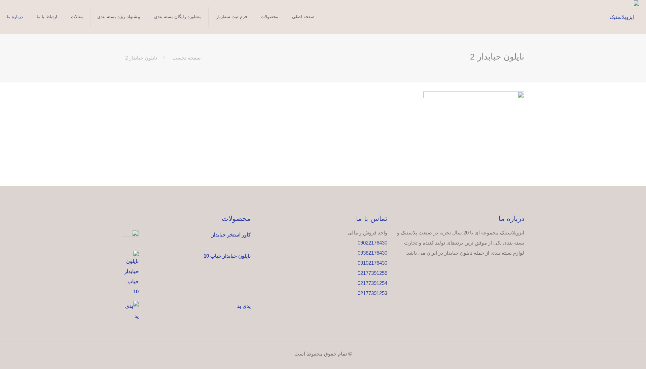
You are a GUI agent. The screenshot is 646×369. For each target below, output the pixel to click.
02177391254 (372, 283)
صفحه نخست (186, 58)
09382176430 (372, 253)
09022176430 (372, 243)
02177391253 (372, 293)
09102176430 (372, 263)
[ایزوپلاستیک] (624, 17)
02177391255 (372, 273)
